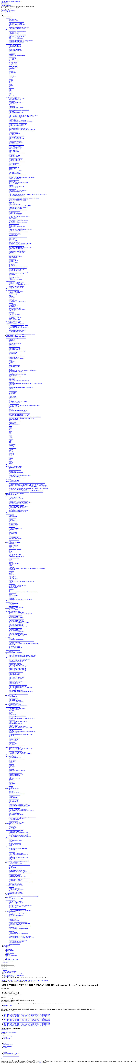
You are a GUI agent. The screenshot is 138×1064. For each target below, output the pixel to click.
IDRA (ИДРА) (12, 644)
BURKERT (12, 297)
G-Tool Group (12, 597)
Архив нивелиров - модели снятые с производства (21, 116)
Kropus (11, 458)
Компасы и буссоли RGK (15, 173)
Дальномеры (12, 134)
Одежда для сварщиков (15, 843)
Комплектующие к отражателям (17, 161)
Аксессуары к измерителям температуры (19, 272)
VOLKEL (11, 567)
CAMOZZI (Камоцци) (14, 292)
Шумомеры (12, 264)
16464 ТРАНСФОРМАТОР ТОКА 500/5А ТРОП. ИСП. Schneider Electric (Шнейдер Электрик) (26, 1015)
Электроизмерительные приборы (17, 251)
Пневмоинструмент (11, 657)
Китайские (12, 68)
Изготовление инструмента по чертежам (16, 336)
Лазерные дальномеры (14, 133)
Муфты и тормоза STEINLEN (16, 619)
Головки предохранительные (16, 474)
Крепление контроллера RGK (16, 191)
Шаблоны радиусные (14, 365)
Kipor (10, 90)
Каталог (5, 970)
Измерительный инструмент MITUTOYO (19, 414)
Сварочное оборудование (12, 788)
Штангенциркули (13, 367)
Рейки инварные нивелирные (16, 227)
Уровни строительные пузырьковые (18, 209)
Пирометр (11, 185)
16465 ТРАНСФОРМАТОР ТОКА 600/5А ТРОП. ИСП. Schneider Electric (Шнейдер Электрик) (26, 1014)
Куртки (11, 841)
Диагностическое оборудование (17, 24)
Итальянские (12, 72)
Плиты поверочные (14, 357)
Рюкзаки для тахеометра (15, 178)
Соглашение (9, 951)
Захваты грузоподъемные (15, 863)
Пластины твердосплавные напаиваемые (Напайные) (22, 655)
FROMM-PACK (13, 740)
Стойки (11, 362)
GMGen (11, 77)
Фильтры (8, 897)
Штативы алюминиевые (15, 139)
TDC (10, 590)
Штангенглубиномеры (14, 366)
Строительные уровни (14, 211)
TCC (10, 86)
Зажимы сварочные (14, 789)
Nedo (10, 461)
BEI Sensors (12, 742)
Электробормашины (14, 920)
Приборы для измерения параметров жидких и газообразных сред (25, 383)
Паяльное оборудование (15, 648)
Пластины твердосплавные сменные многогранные (22, 656)
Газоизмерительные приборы (16, 42)
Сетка (10, 534)
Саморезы (11, 604)
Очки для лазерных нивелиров (16, 195)
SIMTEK (11, 572)
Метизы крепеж (10, 602)
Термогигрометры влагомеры (16, 246)
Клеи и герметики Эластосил (16, 286)
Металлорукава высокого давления (15, 600)
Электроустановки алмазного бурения (18, 928)
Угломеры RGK (13, 238)
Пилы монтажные (13, 918)
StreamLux (11, 452)
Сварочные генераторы (15, 49)
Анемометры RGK (13, 257)
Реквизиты (9, 949)
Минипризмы (12, 164)
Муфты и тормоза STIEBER (16, 629)
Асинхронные (12, 58)
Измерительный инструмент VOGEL (18, 410)
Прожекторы (12, 826)
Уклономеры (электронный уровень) (18, 222)
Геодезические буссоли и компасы (17, 174)
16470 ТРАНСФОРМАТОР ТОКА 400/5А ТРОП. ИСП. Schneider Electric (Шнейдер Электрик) (26, 1022)
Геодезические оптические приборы (18, 401)
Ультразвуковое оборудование (16, 508)
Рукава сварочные (13, 801)
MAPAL (11, 573)
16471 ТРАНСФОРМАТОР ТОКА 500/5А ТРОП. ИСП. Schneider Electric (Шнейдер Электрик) (26, 1023)
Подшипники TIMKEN (15, 700)
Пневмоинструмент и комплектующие (18, 694)
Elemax (11, 80)
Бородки (11, 779)
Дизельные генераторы (15, 45)
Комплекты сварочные (14, 795)
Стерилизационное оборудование (17, 507)
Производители (7, 945)
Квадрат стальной (13, 524)
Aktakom (11, 449)
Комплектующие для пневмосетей (17, 660)
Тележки (11, 651)
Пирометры (12, 339)
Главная (5, 968)
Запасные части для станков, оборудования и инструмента (20, 334)
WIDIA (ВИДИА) (13, 578)
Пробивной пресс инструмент (13, 704)
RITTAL (11, 712)
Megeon (11, 445)
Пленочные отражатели (15, 165)
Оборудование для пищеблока (16, 498)
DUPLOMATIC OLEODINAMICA (17, 301)
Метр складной (13, 352)
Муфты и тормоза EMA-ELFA (16, 620)
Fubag (10, 93)
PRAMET (11, 547)
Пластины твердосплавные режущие (15, 654)
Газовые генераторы (14, 47)
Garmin (11, 462)
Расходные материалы (14, 888)
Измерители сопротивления (16, 275)
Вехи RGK (12, 154)
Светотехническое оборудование (14, 823)
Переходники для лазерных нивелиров (18, 199)
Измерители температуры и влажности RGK (20, 243)
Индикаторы (12, 344)
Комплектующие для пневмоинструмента (19, 659)
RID (10, 89)
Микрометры (12, 353)
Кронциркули (12, 345)
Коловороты (12, 761)
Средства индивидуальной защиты (17, 870)
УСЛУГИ (8, 894)
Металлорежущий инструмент (13, 542)
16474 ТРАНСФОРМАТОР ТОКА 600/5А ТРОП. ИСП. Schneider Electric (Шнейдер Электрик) (26, 1025)
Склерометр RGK (13, 187)
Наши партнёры (10, 950)
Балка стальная (13, 521)
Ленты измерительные (14, 347)
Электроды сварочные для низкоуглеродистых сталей (22, 817)
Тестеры (11, 395)
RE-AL (11, 562)
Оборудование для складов (13, 650)
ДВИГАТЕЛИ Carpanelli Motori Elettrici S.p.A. (20, 910)
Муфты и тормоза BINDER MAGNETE (19, 622)
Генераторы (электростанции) (13, 44)
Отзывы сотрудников (11, 955)
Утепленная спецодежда (15, 844)
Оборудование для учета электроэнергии (13, 975)
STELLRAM (12, 584)
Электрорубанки (13, 927)
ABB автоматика (13, 725)
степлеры (11, 931)
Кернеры (11, 771)
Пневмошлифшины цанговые (16, 688)
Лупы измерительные (14, 349)
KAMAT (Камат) (13, 310)
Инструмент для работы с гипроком (18, 871)
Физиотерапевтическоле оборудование (18, 503)
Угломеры (11, 239)
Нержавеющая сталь (14, 536)
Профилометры (13, 397)
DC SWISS (12, 575)
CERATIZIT (12, 577)
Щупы (10, 369)
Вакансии (8, 954)
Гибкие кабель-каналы (11, 288)
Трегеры (11, 169)
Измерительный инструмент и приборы (16, 338)
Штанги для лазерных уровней (16, 125)
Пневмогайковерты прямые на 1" (17, 666)
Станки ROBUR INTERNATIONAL (18, 848)
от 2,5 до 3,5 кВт (13, 63)
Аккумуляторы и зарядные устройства (18, 207)
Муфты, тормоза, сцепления (13, 611)
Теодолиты (12, 101)
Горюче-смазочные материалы (13, 321)
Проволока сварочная (14, 811)
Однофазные (12, 51)
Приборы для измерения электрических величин (21, 387)
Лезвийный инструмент (15, 874)
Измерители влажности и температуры (18, 244)
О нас (7, 947)
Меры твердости (13, 375)
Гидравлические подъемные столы (17, 328)
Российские (12, 71)
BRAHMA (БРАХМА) (14, 37)
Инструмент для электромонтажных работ (19, 834)
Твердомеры (12, 379)
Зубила (11, 782)
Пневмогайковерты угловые (16, 672)
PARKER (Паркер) (13, 306)
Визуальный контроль (14, 242)
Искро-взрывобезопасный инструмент (18, 835)
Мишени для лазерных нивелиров (17, 200)
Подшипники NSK (14, 696)
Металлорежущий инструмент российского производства (23, 591)
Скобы (10, 360)
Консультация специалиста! (7, 1001)
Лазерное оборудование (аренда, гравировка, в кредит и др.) (24, 896)
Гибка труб (12, 858)
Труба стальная (13, 516)
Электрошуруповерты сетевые (16, 941)
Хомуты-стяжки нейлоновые (16, 607)
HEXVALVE (12, 313)
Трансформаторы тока (8, 976)
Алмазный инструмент (14, 468)
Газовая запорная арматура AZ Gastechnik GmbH (21, 40)
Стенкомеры (12, 361)
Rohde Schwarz (12, 448)
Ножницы (11, 769)
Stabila (10, 450)
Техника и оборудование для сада (14, 885)
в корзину (3, 997)
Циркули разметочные (14, 775)
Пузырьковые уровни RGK (16, 208)
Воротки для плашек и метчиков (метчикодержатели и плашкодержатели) (27, 568)
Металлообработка (13, 537)
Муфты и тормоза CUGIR (15, 628)
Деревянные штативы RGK (16, 142)
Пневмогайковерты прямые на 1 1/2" (18, 665)
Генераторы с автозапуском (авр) (17, 55)
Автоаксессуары (13, 19)
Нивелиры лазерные (14, 406)
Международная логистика (13, 512)
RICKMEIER (12, 318)
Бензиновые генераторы (15, 46)
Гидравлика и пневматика (12, 290)
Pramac (11, 82)
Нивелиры (11, 111)
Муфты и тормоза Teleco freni (16, 635)
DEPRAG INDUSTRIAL (15, 308)
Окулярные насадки (14, 104)
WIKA (10, 295)
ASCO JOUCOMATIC (14, 319)
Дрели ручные (12, 760)
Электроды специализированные (17, 818)
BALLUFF (11, 710)
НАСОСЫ (11, 638)
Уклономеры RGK (13, 221)
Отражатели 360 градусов (15, 279)
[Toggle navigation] (1, 13)
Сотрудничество (10, 953)
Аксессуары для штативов (15, 141)
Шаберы (11, 784)
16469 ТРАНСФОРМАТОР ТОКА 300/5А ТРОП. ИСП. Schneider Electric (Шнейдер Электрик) (26, 1020)
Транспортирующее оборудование (17, 330)
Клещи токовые (13, 391)
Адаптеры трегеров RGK (15, 171)
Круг (10, 541)
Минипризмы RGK (14, 163)
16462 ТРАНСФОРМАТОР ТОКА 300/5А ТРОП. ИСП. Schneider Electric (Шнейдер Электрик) (26, 1018)
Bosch (10, 428)
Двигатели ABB (13, 903)
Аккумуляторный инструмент (16, 915)
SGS (10, 553)
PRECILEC (12, 735)
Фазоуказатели (12, 423)
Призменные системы (14, 156)
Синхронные (12, 57)
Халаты (11, 845)
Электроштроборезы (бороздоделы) (18, 940)
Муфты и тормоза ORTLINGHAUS (18, 621)
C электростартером (14, 60)
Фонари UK (12, 828)
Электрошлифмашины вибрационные (18, 692)
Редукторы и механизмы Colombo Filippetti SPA (20, 748)
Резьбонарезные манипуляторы (17, 859)
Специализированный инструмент (14, 830)
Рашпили (11, 767)
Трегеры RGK (12, 168)
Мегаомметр (12, 274)
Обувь (10, 839)
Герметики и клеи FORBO (15, 283)
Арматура (11, 515)
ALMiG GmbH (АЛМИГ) (15, 647)
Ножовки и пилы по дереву (16, 774)
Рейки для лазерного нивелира (16, 152)
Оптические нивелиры (14, 114)
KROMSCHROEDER (14, 642)
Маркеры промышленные (15, 773)
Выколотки (12, 780)
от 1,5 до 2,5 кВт (13, 62)
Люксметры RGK (13, 260)
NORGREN (12, 299)
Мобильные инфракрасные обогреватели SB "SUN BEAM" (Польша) (26, 484)
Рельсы (11, 519)
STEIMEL (11, 312)
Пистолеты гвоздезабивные (16, 661)
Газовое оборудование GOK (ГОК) (17, 31)
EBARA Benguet (13, 743)
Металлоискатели (13, 235)
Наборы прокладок (14, 603)
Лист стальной (12, 518)
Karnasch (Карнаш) (13, 595)
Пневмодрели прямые (14, 673)
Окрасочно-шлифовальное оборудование (19, 327)
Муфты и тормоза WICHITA (16, 633)
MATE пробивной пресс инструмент (18, 705)
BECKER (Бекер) (13, 300)
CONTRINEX (12, 714)
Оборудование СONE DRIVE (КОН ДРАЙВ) (20, 753)
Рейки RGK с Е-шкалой (15, 148)
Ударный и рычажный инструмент (14, 893)
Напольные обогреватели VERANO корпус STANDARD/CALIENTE (26, 492)
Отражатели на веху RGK (15, 159)
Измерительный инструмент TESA (17, 411)
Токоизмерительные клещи (15, 256)
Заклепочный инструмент (15, 831)
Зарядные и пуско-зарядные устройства (19, 27)
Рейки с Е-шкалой (13, 150)
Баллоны (11, 791)
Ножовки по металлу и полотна (17, 770)
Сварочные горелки (14, 819)
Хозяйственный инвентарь (15, 892)
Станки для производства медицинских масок (17, 861)
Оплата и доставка (8, 960)
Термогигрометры (13, 419)
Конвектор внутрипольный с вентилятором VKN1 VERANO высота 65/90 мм (28, 486)
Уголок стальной (13, 523)
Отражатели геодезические (15, 158)
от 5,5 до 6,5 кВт (13, 67)
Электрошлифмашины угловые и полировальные (21, 937)
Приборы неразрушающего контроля (18, 190)
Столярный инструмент (15, 470)
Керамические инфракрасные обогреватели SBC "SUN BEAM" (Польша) (27, 483)
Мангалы (11, 887)
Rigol (10, 455)
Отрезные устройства (14, 476)
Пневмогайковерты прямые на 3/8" (17, 670)
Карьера (5, 1047)
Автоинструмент (13, 20)
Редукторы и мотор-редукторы (13, 747)
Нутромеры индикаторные (15, 354)
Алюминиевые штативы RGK (16, 138)
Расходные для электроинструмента (18, 913)
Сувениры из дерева (14, 480)
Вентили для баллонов (14, 792)
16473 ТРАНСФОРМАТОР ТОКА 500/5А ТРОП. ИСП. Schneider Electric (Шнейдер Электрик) (26, 1024)
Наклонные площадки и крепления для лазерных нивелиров (24, 198)
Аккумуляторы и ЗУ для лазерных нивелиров (20, 229)
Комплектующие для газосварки (17, 793)
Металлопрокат (10, 514)
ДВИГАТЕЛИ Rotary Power (16, 902)
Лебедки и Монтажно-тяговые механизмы (19, 865)
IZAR (10, 560)
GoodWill (11, 446)
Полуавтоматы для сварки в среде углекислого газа (21, 810)
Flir (10, 432)
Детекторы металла (14, 404)
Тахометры (12, 378)
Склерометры (12, 189)
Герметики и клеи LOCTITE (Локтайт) (18, 284)
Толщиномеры (12, 363)
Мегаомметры (12, 392)
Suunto (10, 463)
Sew (10, 441)
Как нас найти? (4, 1030)
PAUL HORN (12, 576)
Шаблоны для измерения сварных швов (19, 380)
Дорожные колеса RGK (15, 215)
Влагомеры (12, 384)
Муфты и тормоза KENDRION (16, 632)
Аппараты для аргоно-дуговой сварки (18, 804)
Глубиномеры (12, 341)
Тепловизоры (12, 181)
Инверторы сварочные (14, 808)
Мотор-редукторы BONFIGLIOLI (17, 752)
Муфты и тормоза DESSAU (16, 616)
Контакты (5, 962)
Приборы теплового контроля (16, 186)
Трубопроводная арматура (15, 538)
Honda (10, 92)
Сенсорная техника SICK (15, 709)
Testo (10, 431)
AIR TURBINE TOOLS (15, 554)
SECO (10, 551)
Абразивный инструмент (15, 467)
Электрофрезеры (13, 932)
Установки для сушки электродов (17, 815)
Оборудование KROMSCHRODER (17, 35)
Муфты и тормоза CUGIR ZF (16, 624)
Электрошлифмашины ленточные (17, 935)
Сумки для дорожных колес (16, 230)
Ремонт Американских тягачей (13, 755)
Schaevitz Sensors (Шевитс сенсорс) (17, 726)
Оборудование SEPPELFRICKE (17, 36)
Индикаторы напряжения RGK (17, 248)
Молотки (11, 764)
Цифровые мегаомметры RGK (16, 273)
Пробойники (12, 783)
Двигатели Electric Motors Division (17, 909)
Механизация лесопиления (15, 326)
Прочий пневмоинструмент (16, 690)
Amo (10, 459)
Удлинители (12, 914)
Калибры (11, 382)
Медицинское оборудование (13, 496)
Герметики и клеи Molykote (16, 287)
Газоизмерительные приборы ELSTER (18, 41)
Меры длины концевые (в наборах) (17, 351)
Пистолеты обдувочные (15, 663)
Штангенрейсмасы (13, 398)
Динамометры (12, 422)
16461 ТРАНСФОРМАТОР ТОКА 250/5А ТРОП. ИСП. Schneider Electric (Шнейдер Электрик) (26, 1019)
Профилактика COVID (12, 959)
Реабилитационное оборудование (17, 511)
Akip (10, 436)
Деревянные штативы (14, 143)
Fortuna (11, 457)
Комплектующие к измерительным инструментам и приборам (24, 405)
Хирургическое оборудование (16, 505)
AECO (10, 713)
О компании (6, 946)
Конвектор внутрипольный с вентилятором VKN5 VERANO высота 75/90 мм (28, 488)
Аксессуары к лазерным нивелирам (18, 123)
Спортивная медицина (14, 499)
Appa (10, 440)
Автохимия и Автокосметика (16, 22)
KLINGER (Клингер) (14, 316)
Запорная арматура (11, 335)
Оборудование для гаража (15, 23)
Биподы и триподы (14, 167)
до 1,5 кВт (11, 59)
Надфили (11, 765)
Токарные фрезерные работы (10, 1054)
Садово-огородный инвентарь (16, 889)
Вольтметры (12, 389)
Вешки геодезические (14, 155)
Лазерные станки (13, 856)
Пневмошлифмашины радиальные (17, 686)
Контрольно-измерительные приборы (18, 182)
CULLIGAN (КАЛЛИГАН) (16, 898)
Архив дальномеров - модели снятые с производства (22, 130)
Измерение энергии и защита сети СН (12, 974)
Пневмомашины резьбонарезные (17, 676)
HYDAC (11, 303)
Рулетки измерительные (15, 204)
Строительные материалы (15, 880)
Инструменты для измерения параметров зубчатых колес (23, 370)
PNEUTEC (12, 543)
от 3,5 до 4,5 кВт (13, 64)
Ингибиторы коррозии (14, 322)
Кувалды (11, 787)
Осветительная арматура (15, 824)
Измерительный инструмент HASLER (18, 415)
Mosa (10, 81)
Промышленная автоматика (13, 707)
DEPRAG (11, 564)
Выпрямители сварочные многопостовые (19, 805)
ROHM (11, 580)
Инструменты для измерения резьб (17, 373)
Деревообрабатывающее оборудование (18, 325)
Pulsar (10, 433)
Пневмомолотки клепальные (16, 678)
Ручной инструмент (14, 212)
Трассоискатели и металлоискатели (18, 237)
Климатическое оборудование (13, 481)
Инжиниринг (9, 464)
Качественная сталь (14, 540)
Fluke (10, 429)
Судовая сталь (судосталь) (15, 528)
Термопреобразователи (14, 420)
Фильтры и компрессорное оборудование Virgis (20, 734)
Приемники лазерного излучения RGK (18, 120)
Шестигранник (13, 532)
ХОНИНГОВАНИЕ (14, 558)
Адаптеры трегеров (14, 172)
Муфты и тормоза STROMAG (16, 617)
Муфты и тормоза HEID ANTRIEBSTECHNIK (20, 613)
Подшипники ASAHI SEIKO (16, 701)
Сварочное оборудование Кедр (16, 822)
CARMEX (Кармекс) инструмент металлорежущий (21, 581)
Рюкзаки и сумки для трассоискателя (18, 231)
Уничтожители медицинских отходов (18, 510)
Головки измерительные (15, 343)
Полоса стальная (13, 525)
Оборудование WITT (14, 32)
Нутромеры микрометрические (17, 356)
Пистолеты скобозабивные (15, 664)
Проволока (12, 527)
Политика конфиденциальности (8, 1032)
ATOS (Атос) (12, 304)
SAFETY (11, 571)
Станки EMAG (13, 850)
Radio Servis (12, 444)
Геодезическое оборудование (13, 97)
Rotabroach (11, 598)
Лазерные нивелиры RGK (15, 117)
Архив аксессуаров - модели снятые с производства (22, 129)
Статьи (8, 958)
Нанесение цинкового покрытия (11, 1053)
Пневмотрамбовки (13, 683)
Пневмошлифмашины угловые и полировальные (21, 687)
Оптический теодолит (14, 108)
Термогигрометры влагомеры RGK (18, 268)
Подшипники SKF (13, 698)
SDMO (11, 85)
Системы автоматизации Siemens (17, 708)
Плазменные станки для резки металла (18, 857)
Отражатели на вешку (14, 160)
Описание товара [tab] (7, 1005)
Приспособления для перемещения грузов (19, 878)
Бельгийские (12, 73)
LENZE (11, 717)
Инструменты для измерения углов (17, 374)
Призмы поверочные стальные (16, 358)
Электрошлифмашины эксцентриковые (19, 938)
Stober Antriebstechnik (14, 738)
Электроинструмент (11, 911)
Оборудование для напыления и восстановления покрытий (23, 643)
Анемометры (12, 259)
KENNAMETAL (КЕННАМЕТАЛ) (17, 585)
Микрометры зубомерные (15, 371)
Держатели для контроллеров (16, 193)
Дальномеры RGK (13, 132)
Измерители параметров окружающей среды (20, 247)
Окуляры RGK (12, 103)
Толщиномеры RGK (14, 224)
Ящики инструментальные (15, 884)
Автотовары (9, 18)
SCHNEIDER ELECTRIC (15, 723)
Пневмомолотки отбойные (15, 679)
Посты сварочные (13, 797)
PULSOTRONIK (13, 722)
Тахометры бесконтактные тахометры (18, 266)
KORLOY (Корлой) (14, 545)
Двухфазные (12, 53)
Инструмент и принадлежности (14, 466)
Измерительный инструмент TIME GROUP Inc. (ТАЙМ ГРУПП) (25, 417)
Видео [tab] (5, 1006)
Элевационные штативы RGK (16, 145)
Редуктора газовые (13, 800)
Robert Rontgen (12, 593)
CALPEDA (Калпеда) (14, 314)
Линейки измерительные (15, 348)
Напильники (12, 766)
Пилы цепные (12, 919)
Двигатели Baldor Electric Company (17, 906)
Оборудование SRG (14, 33)
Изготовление (12, 471)
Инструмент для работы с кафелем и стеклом (20, 872)
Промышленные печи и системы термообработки (21, 641)
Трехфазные (12, 54)
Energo (11, 79)
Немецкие (11, 75)
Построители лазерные (14, 407)
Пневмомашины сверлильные (16, 677)
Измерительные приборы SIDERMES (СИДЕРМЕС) (22, 718)
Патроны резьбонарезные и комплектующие (20, 475)
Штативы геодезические (15, 126)
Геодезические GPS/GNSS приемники (18, 220)
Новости (8, 957)
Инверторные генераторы (15, 50)
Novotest (11, 439)
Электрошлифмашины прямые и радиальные (20, 936)
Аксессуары (12, 106)
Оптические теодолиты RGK (16, 107)
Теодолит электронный (15, 99)
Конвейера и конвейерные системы (15, 493)
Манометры (12, 385)
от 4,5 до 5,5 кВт (13, 66)
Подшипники (9, 695)
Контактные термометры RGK (16, 269)
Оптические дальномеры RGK (16, 136)
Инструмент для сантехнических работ (18, 832)
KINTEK (11, 555)
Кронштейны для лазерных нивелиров (18, 128)
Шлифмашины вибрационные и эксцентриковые (21, 691)
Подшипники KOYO (14, 703)
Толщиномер (12, 225)
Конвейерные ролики (11, 494)
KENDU (11, 559)
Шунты (11, 388)
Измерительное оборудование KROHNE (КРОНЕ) (21, 418)
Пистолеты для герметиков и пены (17, 876)
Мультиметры (12, 253)
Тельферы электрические (15, 868)
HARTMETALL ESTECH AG (16, 556)
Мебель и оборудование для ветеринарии (19, 501)
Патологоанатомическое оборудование (18, 506)
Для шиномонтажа (13, 25)
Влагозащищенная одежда (15, 840)
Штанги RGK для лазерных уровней (18, 124)
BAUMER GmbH (13, 739)
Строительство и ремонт (12, 862)
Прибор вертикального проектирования (19, 110)
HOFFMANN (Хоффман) (15, 549)
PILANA (11, 589)
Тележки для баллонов (14, 802)
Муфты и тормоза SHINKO (16, 625)
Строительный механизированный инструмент (20, 881)
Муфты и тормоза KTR (15, 630)
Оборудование (9, 637)
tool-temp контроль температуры (17, 745)
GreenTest (11, 453)
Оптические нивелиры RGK (16, 112)
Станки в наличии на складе (16, 331)
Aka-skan (11, 454)
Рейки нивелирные (14, 151)
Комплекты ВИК (13, 240)
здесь (40, 1062)
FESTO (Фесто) (13, 294)
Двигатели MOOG (13, 907)
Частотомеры (12, 396)
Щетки (11, 786)
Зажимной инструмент (12, 332)
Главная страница (7, 1036)
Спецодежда (12, 202)
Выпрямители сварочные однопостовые (19, 806)
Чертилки (11, 777)
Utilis (10, 582)
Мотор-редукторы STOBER (16, 749)
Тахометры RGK (13, 265)
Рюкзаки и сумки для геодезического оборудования (21, 177)
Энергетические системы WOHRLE (18, 721)
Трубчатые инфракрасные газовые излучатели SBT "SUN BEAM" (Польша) (28, 485)
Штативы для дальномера (15, 147)
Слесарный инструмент (15, 757)
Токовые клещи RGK (14, 255)
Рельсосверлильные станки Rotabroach (18, 854)
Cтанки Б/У (12, 852)
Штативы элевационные (15, 146)
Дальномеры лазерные (14, 402)
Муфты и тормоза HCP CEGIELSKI (18, 626)
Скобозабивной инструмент (16, 879)
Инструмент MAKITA (14, 944)
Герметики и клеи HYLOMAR (16, 282)
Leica (10, 427)
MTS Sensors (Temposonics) (15, 729)
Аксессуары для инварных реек (17, 226)
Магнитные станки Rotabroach (16, 853)
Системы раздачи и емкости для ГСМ (18, 28)
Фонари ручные (13, 827)
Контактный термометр (15, 270)
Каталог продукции (8, 16)
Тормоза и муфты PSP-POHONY (17, 612)
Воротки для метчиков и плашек (17, 758)
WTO (10, 565)
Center (10, 437)
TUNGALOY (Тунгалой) (15, 586)
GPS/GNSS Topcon (13, 218)
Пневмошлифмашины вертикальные (18, 685)
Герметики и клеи (10, 281)
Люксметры (12, 261)
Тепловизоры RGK (14, 180)
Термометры (12, 340)
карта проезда (11, 10)
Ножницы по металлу (14, 916)
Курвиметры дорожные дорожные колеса (19, 216)
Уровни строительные (14, 424)
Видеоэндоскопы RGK (14, 277)
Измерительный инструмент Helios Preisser (19, 413)
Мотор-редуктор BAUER (15, 751)
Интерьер (8, 479)
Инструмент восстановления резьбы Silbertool (20, 599)
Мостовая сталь (13, 533)
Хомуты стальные (13, 606)
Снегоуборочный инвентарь (16, 890)
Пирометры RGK (13, 183)
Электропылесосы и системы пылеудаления (20, 925)
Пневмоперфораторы (14, 682)
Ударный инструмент (14, 778)
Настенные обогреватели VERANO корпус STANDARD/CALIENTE (26, 490)
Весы (10, 400)
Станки (8, 846)
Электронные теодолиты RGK (16, 98)
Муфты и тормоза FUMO (15, 615)
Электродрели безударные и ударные (18, 922)
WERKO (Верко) (13, 546)
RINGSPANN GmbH (14, 733)
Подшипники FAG (13, 699)
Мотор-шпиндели (10, 608)
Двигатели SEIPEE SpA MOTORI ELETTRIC (20, 905)
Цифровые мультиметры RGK (16, 252)
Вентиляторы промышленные (16, 639)
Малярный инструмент (15, 875)
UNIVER (11, 296)
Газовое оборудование (11, 29)
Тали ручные (12, 867)
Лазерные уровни (13, 119)
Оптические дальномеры (15, 137)
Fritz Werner (12, 744)
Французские (12, 76)
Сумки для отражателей (15, 176)
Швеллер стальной (13, 520)
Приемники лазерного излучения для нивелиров (21, 121)
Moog (10, 736)
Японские (11, 70)
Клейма (11, 762)
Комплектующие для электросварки (18, 809)
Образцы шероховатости (15, 376)
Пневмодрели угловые (14, 674)
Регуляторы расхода (14, 799)
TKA (10, 442)
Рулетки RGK (12, 203)
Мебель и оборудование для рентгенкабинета (20, 502)
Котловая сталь (13, 530)
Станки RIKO (12, 849)
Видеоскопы (12, 278)
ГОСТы (5, 1052)
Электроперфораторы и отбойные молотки (19, 923)
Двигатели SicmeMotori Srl (15, 901)
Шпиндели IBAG (13, 609)
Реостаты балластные (14, 813)
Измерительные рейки (14, 233)
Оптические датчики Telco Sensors (17, 716)
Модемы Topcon (13, 217)
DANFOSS (12, 720)
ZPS (10, 550)
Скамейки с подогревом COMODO (18, 489)
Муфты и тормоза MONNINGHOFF (18, 634)
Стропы (11, 866)
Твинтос (11, 594)
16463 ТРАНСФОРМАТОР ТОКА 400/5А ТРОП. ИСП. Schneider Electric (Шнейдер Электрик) (26, 1016)
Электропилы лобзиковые (15, 924)
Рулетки (11, 409)
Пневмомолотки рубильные (16, 681)
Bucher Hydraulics (13, 305)
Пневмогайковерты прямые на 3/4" (17, 669)
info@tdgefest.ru (4, 2)
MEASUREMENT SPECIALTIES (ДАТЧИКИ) (20, 727)
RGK (10, 426)
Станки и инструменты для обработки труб (20, 836)
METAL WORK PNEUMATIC (16, 291)
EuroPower (11, 88)
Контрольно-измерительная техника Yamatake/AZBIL (22, 731)
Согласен (44, 1062)
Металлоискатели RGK (15, 234)
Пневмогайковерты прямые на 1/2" (17, 668)
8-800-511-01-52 (4, 1)
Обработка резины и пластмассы (14, 652)
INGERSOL (12, 569)
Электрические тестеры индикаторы (18, 249)
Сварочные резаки (13, 821)
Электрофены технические (15, 929)
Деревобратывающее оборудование (15, 323)
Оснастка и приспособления (16, 472)
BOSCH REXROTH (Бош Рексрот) (17, 309)
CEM (10, 435)
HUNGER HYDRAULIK (15, 317)
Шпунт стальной (13, 529)
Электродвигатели (10, 900)
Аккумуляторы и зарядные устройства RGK (20, 205)
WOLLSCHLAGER (14, 563)
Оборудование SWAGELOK (16, 38)
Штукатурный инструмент (15, 883)
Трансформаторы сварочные (16, 814)
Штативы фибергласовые (15, 213)
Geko (10, 84)
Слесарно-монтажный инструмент (17, 477)
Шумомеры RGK (13, 262)
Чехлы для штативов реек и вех (17, 196)
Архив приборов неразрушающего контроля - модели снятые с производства (28, 194)
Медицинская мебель (14, 497)
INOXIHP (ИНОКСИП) (15, 646)
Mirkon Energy (12, 95)
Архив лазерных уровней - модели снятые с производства (23, 115)
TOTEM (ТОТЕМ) (13, 587)
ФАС (10, 94)
